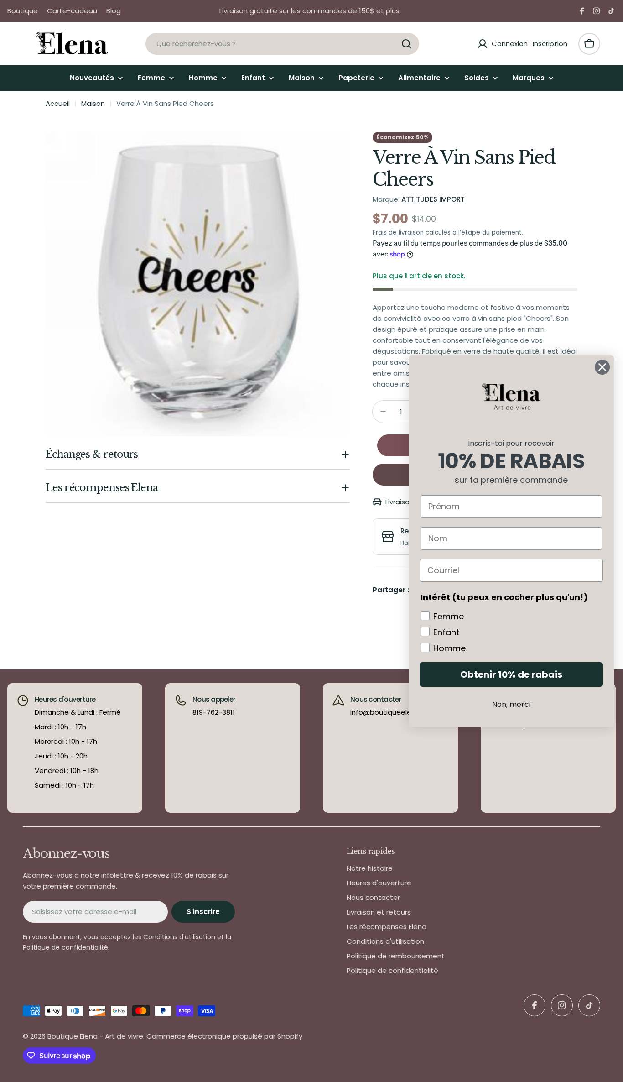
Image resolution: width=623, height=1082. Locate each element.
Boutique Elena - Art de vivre (95, 1036)
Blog (113, 11)
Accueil (58, 103)
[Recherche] (406, 43)
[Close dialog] (602, 367)
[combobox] (282, 44)
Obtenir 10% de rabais (511, 674)
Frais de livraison (398, 232)
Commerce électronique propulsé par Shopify (224, 1036)
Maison (93, 103)
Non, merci (511, 704)
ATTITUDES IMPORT (433, 199)
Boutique (22, 11)
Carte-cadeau (72, 11)
